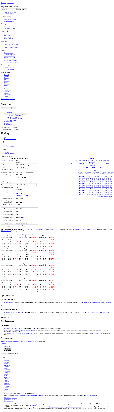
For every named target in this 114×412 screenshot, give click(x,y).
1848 (105, 183)
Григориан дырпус (7, 160)
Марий (6, 368)
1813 (92, 178)
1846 (100, 183)
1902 (89, 194)
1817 (103, 178)
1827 (103, 180)
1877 (103, 188)
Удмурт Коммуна (94, 333)
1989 (87, 160)
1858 (105, 185)
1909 (108, 194)
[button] (9, 6)
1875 (97, 188)
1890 (111, 190)
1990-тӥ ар (7, 346)
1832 (89, 181)
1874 (95, 188)
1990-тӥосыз (101, 164)
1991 (96, 160)
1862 (89, 187)
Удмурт (6, 374)
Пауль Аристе (18, 328)
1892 (89, 192)
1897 (103, 192)
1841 (87, 183)
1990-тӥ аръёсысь (6, 231)
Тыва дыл (7, 383)
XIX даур (85, 167)
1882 (89, 190)
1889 (108, 190)
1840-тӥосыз (82, 183)
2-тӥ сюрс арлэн (79, 229)
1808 (105, 176)
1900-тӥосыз (82, 194)
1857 (103, 185)
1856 (100, 185)
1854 (95, 185)
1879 (108, 188)
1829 (108, 180)
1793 (92, 173)
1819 (108, 178)
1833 (92, 181)
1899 (108, 192)
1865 (97, 187)
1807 (103, 176)
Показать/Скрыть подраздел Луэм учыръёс (16, 114)
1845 (97, 183)
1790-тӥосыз (82, 173)
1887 (103, 190)
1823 (92, 180)
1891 (87, 192)
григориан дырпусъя (30, 229)
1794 (95, 173)
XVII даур (80, 172)
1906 (100, 194)
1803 (92, 176)
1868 (105, 187)
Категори (3, 343)
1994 (108, 160)
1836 (100, 181)
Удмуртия (67, 333)
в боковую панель (5, 108)
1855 (97, 185)
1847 (103, 183)
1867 (103, 187)
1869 (108, 187)
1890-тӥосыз (82, 192)
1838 (105, 181)
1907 (103, 194)
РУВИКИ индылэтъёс (10, 398)
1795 (97, 173)
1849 (108, 183)
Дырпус (24, 234)
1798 (105, 173)
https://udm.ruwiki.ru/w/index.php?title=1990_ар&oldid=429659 (18, 341)
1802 (89, 176)
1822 (89, 180)
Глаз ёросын (19, 312)
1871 (87, 188)
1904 (95, 194)
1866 (100, 187)
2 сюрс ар (95, 170)
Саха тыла (7, 369)
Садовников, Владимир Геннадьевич (25, 330)
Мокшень (6, 378)
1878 (105, 188)
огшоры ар (41, 229)
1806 (100, 176)
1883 (92, 190)
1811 (87, 178)
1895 (97, 192)
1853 (92, 185)
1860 (111, 185)
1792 (89, 173)
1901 (87, 194)
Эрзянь (6, 372)
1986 (76, 160)
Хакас (5, 390)
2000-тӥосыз (109, 164)
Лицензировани (8, 401)
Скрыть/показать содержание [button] (9, 127)
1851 (87, 185)
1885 (97, 190)
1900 (111, 192)
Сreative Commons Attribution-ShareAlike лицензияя (29, 395)
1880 (111, 188)
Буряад (6, 387)
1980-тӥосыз (92, 164)
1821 (87, 180)
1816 (100, 178)
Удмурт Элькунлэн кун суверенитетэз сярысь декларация (95, 302)
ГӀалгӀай (6, 381)
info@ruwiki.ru (34, 405)
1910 (111, 194)
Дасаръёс (92, 162)
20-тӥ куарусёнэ (8, 302)
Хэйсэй (22, 217)
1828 (105, 180)
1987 (80, 160)
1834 (95, 181)
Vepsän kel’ (7, 377)
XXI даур (99, 167)
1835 (97, 181)
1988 (83, 160)
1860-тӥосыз (82, 187)
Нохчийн (6, 362)
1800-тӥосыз (82, 176)
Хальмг (6, 389)
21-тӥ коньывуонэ (9, 312)
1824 (95, 180)
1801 (87, 176)
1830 (111, 180)
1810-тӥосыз (82, 178)
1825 (97, 180)
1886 (100, 190)
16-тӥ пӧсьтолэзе (10, 333)
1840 (111, 181)
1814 (95, 178)
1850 (111, 183)
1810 (111, 176)
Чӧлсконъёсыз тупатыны (8, 99)
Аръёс (92, 158)
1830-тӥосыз (82, 181)
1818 (105, 178)
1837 (103, 181)
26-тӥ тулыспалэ (8, 330)
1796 (100, 173)
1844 (95, 183)
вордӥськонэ (52, 229)
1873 (92, 188)
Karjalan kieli (7, 380)
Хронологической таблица (105, 196)
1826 (100, 180)
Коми (5, 375)
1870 (111, 187)
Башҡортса (7, 365)
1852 (89, 185)
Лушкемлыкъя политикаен (73, 407)
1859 (108, 185)
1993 (104, 160)
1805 (97, 176)
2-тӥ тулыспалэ (8, 328)
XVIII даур (88, 172)
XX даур (92, 167)
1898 (105, 192)
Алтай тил (7, 384)
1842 (89, 183)
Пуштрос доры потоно (7, 3)
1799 (108, 173)
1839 (108, 181)
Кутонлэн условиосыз (90, 395)
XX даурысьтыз (88, 229)
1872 (89, 188)
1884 (95, 190)
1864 (95, 187)
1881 (87, 190)
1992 (100, 160)
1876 (100, 188)
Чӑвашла (6, 366)
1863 (92, 187)
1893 (92, 192)
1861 (87, 187)
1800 (111, 173)
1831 (87, 181)
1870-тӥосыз (82, 188)
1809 (108, 176)
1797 (103, 173)
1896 (100, 192)
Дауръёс (92, 165)
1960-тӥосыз (74, 164)
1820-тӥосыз (82, 180)
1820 (111, 178)
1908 (105, 194)
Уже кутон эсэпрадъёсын (56, 407)
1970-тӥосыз (82, 164)
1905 (97, 194)
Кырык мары (7, 371)
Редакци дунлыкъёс (9, 399)
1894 (95, 192)
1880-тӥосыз (82, 190)
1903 (92, 194)
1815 (97, 178)
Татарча (6, 363)
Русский (6, 360)
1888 (105, 190)
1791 (87, 173)
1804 (95, 176)
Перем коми (7, 386)
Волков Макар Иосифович (24, 333)
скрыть (14, 108)
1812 (89, 178)
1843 (92, 183)
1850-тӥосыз (82, 185)
